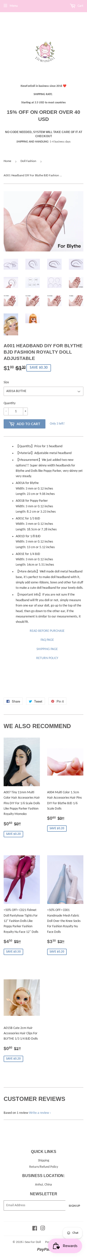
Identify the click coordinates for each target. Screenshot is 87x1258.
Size (6, 382)
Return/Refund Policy (43, 1167)
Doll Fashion (28, 161)
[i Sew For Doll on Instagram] (42, 1229)
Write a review (39, 1113)
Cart (80, 6)
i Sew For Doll (32, 1242)
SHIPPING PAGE (47, 649)
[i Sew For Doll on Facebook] (34, 1229)
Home (7, 161)
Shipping (43, 1160)
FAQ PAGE (47, 640)
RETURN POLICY (47, 658)
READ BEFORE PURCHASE (47, 631)
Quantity (9, 403)
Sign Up (74, 1205)
